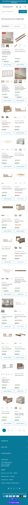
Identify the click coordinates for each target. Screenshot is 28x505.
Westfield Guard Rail (7, 188)
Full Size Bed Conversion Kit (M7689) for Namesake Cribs (7, 156)
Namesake (4, 85)
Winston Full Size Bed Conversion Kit (7, 285)
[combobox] (14, 11)
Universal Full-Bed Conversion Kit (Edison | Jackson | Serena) (20, 88)
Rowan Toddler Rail (19, 155)
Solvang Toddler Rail (6, 348)
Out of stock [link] (7, 133)
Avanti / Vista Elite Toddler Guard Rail (19, 414)
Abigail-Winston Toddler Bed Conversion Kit (6, 381)
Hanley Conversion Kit (20, 51)
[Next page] (24, 430)
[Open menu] (25, 6)
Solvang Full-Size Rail (20, 348)
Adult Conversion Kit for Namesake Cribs (20, 189)
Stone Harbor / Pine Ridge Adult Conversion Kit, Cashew (20, 281)
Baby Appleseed (18, 153)
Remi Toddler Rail (6, 248)
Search (24, 11)
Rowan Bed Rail (5, 413)
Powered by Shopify (21, 493)
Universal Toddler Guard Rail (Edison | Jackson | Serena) (6, 53)
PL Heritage (4, 314)
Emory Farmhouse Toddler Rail (6, 123)
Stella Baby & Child (6, 247)
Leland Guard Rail (19, 375)
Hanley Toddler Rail (19, 122)
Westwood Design (19, 49)
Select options (7, 64)
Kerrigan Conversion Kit (20, 253)
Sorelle (16, 411)
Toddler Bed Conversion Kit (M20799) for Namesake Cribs (6, 89)
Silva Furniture (5, 49)
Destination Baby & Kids (11, 493)
